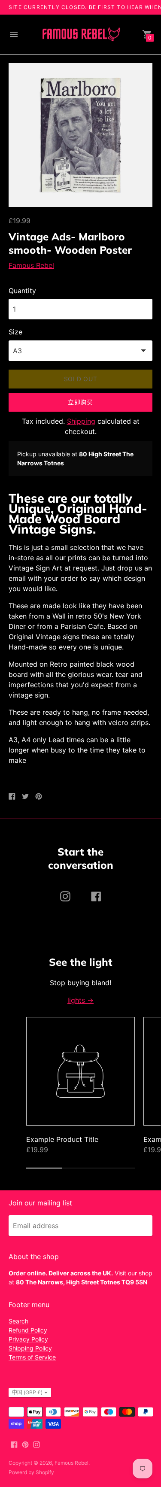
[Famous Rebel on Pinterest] (25, 1443)
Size (15, 332)
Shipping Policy (30, 1348)
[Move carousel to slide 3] (117, 1168)
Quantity (22, 290)
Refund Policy (28, 1330)
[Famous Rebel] (81, 35)
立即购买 (80, 402)
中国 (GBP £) (27, 1392)
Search (18, 1321)
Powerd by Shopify (31, 1472)
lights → (80, 1000)
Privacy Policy (28, 1339)
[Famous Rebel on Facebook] (14, 1443)
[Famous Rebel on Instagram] (36, 1443)
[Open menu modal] (14, 34)
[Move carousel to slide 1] (44, 1168)
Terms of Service (32, 1357)
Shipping (81, 421)
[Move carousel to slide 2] (80, 1168)
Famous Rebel (31, 265)
